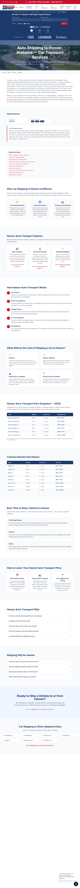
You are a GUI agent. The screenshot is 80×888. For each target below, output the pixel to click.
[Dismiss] (76, 873)
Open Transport (17, 252)
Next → (64, 23)
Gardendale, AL (27, 735)
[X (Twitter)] (3, 2)
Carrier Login (75, 7)
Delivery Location (44, 17)
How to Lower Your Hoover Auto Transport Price (21, 170)
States (8, 72)
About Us (37, 7)
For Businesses (54, 7)
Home (16, 7)
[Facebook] (5, 2)
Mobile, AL (6, 740)
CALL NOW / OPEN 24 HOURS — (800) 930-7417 (45, 2)
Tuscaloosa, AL (46, 740)
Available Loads (62, 7)
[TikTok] (14, 2)
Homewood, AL (46, 735)
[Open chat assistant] (76, 884)
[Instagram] (7, 2)
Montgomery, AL (28, 740)
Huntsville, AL (65, 735)
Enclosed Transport (40, 252)
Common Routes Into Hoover (16, 166)
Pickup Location (15, 17)
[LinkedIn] (9, 2)
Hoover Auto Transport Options (17, 157)
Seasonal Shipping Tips (15, 168)
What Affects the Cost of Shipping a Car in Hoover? (22, 161)
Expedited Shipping (62, 252)
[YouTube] (11, 2)
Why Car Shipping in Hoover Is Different (19, 155)
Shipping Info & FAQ (29, 7)
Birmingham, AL (8, 735)
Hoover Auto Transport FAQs (16, 172)
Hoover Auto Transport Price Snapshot (18, 163)
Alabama (14, 72)
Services (21, 7)
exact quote (35, 409)
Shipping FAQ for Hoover (15, 174)
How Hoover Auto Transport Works (17, 159)
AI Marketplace (44, 7)
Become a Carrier (68, 7)
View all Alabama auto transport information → (40, 745)
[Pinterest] (16, 2)
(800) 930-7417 (35, 709)
